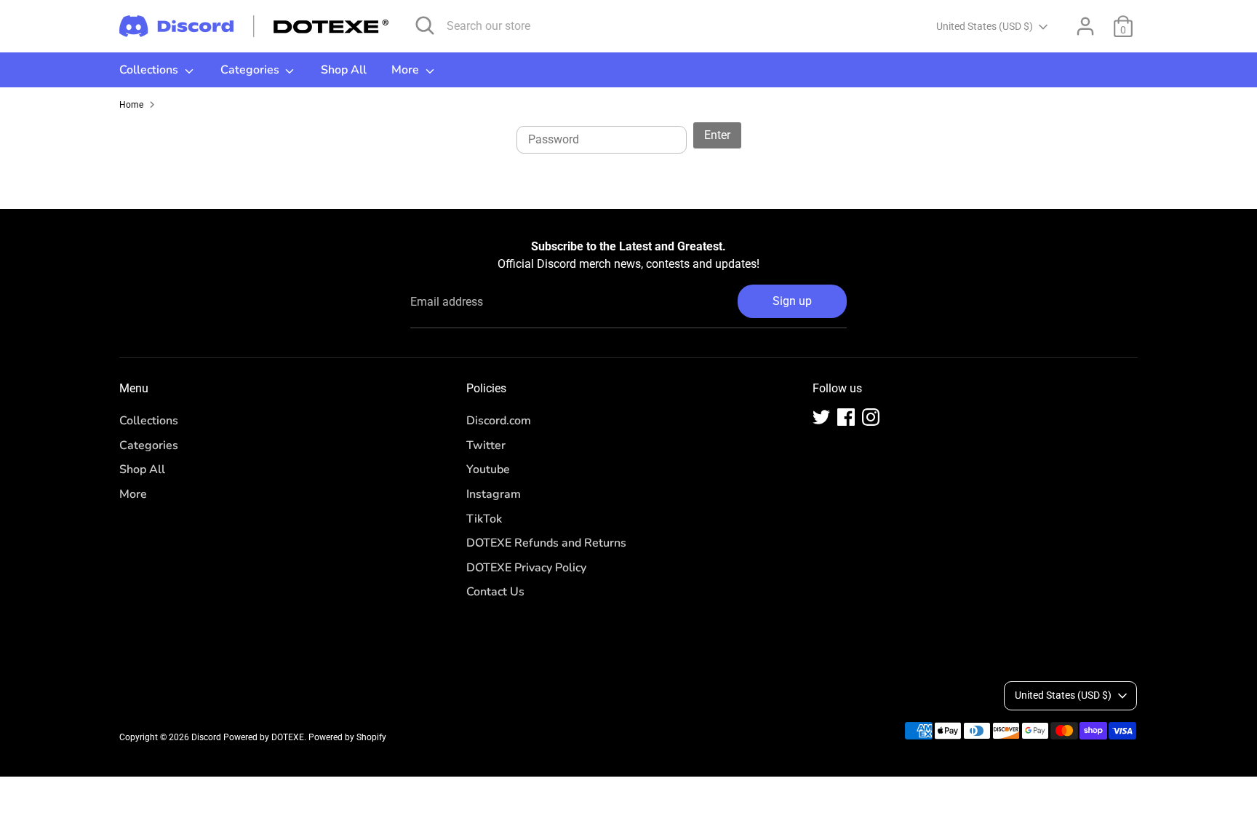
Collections (150, 70)
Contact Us (495, 592)
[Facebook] (846, 417)
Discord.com (498, 421)
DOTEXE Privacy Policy (526, 568)
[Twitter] (821, 417)
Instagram (493, 494)
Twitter (486, 445)
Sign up (792, 301)
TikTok (484, 519)
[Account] (1085, 26)
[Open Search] (424, 25)
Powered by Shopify (347, 737)
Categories (251, 70)
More (406, 70)
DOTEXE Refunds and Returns (546, 543)
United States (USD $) (984, 26)
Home (131, 105)
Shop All (344, 70)
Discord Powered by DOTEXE (247, 737)
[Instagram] (870, 417)
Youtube (488, 469)
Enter (717, 135)
